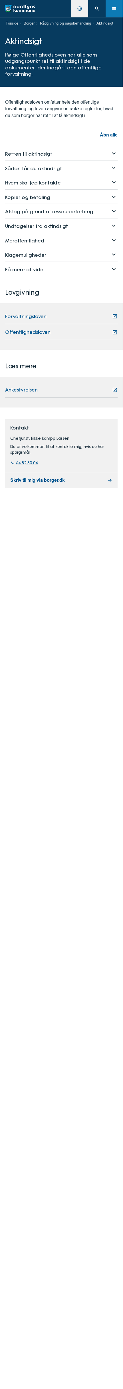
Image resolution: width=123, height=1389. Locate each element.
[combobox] (79, 8)
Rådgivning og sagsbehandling (65, 23)
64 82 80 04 (27, 462)
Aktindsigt (104, 23)
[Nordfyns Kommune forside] (20, 8)
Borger (29, 23)
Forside (12, 23)
